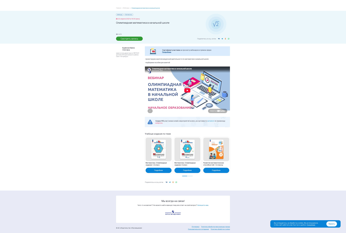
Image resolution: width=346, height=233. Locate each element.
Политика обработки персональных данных (215, 227)
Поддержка (195, 227)
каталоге (211, 121)
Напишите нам (202, 205)
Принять (332, 224)
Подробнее (166, 52)
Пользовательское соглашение (198, 229)
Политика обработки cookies (220, 229)
